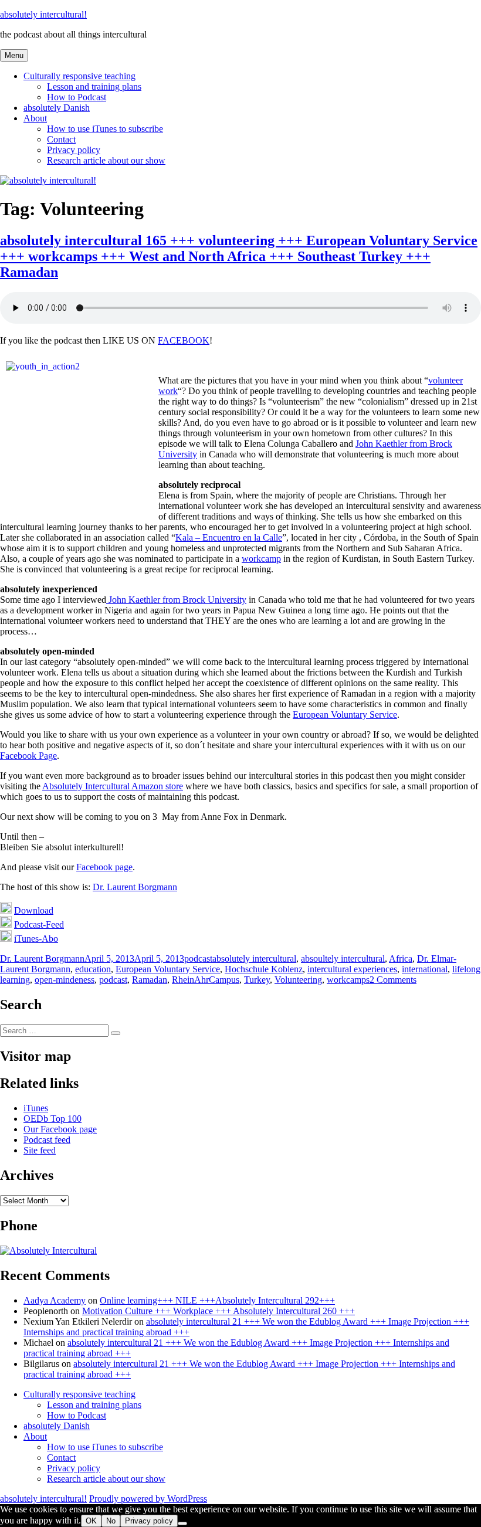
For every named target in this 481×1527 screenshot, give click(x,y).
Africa (400, 958)
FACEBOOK (183, 340)
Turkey (257, 980)
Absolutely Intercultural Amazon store (112, 786)
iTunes (35, 1108)
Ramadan (149, 980)
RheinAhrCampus (205, 980)
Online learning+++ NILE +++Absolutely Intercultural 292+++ (217, 1300)
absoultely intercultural (343, 958)
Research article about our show (106, 160)
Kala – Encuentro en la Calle (228, 537)
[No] (182, 1523)
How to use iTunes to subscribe (105, 129)
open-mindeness (64, 980)
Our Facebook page (60, 1129)
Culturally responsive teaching (79, 76)
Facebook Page (28, 756)
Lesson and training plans (94, 86)
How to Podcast (76, 97)
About (35, 118)
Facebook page (104, 867)
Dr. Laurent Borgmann (135, 887)
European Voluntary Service (345, 715)
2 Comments (393, 980)
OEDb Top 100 (52, 1119)
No (111, 1520)
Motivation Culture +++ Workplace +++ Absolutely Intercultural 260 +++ (218, 1311)
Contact (61, 139)
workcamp (261, 559)
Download (33, 910)
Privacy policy (73, 150)
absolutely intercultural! (43, 14)
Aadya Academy (54, 1300)
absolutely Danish (56, 108)
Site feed (39, 1150)
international (425, 969)
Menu (14, 55)
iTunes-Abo (36, 939)
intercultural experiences (352, 969)
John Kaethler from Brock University (176, 600)
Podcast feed (46, 1140)
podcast (198, 958)
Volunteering (298, 980)
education (93, 969)
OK (91, 1520)
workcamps (348, 980)
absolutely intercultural (254, 958)
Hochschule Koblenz (264, 969)
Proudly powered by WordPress (148, 1499)
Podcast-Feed (39, 924)
